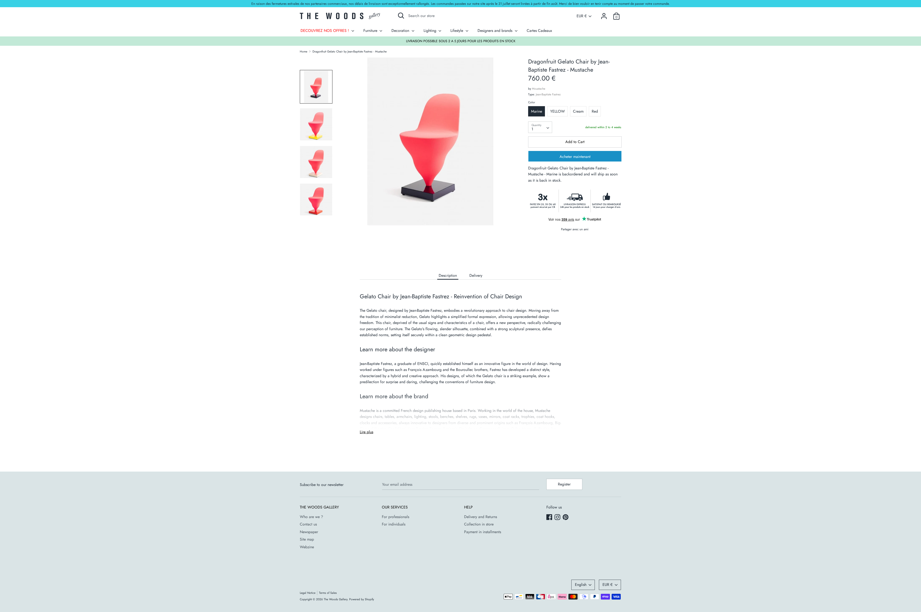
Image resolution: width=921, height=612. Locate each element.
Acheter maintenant (575, 156)
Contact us (308, 524)
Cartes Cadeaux (539, 30)
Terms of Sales (328, 593)
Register (564, 484)
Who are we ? (311, 517)
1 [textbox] (532, 129)
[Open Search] (401, 15)
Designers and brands (496, 30)
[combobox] (540, 127)
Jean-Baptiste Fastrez (548, 94)
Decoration (400, 30)
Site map (307, 539)
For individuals (393, 524)
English (580, 584)
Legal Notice (307, 593)
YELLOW (557, 111)
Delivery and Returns (480, 517)
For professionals (395, 517)
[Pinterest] (566, 517)
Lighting (430, 30)
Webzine (307, 547)
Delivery (475, 275)
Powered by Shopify (361, 599)
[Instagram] (558, 517)
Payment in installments (482, 532)
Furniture (370, 30)
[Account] (604, 14)
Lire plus (366, 432)
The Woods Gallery (335, 599)
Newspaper (309, 532)
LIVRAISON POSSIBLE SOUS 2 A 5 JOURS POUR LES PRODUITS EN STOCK (460, 41)
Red (595, 111)
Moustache (538, 89)
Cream (578, 111)
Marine (536, 111)
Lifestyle (457, 30)
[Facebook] (549, 517)
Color (531, 102)
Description (448, 275)
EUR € (582, 16)
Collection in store (479, 524)
